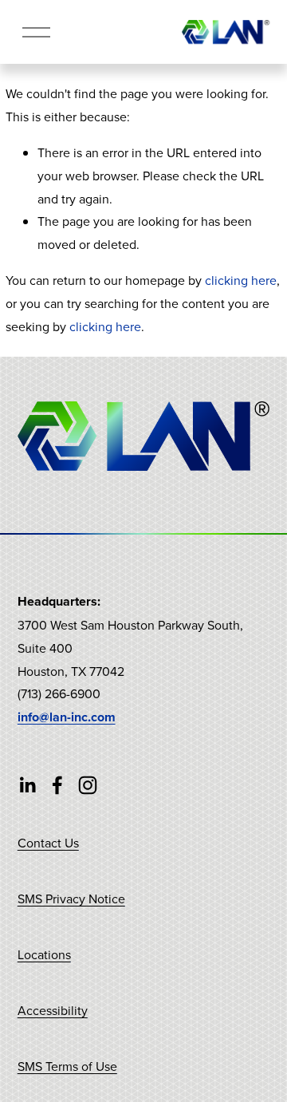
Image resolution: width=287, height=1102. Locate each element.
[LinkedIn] (27, 785)
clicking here (241, 280)
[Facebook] (57, 785)
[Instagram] (87, 785)
